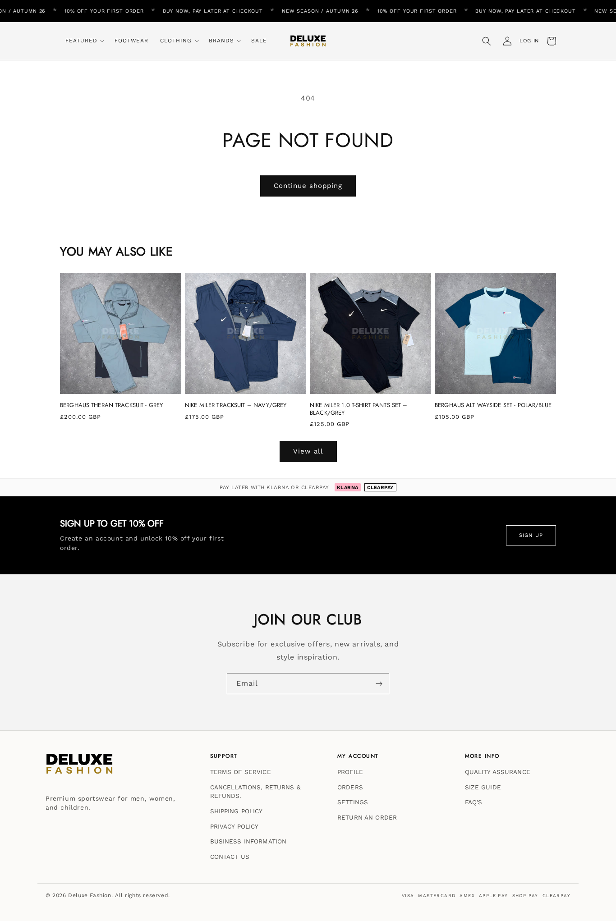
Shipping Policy (236, 811)
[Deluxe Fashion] (79, 768)
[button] (84, 41)
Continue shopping (308, 186)
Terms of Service (240, 771)
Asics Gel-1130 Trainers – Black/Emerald (106, 865)
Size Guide (483, 786)
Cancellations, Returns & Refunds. (255, 791)
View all (308, 451)
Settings (352, 802)
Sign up (531, 535)
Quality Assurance (497, 771)
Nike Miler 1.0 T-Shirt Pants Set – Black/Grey (358, 409)
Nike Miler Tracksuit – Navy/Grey (235, 405)
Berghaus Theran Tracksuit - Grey (111, 405)
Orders (350, 786)
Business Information (248, 841)
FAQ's (474, 802)
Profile (350, 771)
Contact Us (229, 856)
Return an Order (367, 817)
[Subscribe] (379, 683)
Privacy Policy (234, 825)
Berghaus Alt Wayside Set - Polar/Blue (493, 405)
